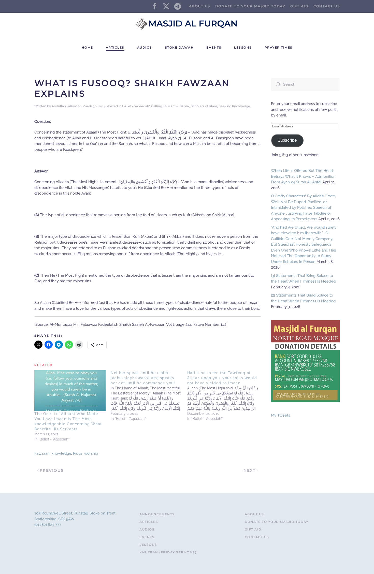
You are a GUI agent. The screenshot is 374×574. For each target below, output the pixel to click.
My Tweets (280, 415)
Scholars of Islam (204, 106)
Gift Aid (299, 6)
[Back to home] (187, 24)
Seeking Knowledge (234, 106)
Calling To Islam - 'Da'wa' (170, 106)
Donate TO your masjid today (250, 6)
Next (249, 470)
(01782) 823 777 (47, 524)
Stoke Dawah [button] (179, 47)
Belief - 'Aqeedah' (136, 106)
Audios (146, 529)
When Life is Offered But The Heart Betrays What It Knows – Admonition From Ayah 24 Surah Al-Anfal (303, 176)
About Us (199, 6)
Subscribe (287, 140)
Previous (52, 470)
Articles (148, 522)
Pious (77, 453)
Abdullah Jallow (64, 106)
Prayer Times (279, 47)
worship (91, 453)
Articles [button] (115, 47)
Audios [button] (144, 47)
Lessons (243, 47)
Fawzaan (42, 453)
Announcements (157, 514)
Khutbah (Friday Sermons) (167, 552)
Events (213, 47)
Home (87, 47)
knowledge (61, 453)
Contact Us (326, 6)
